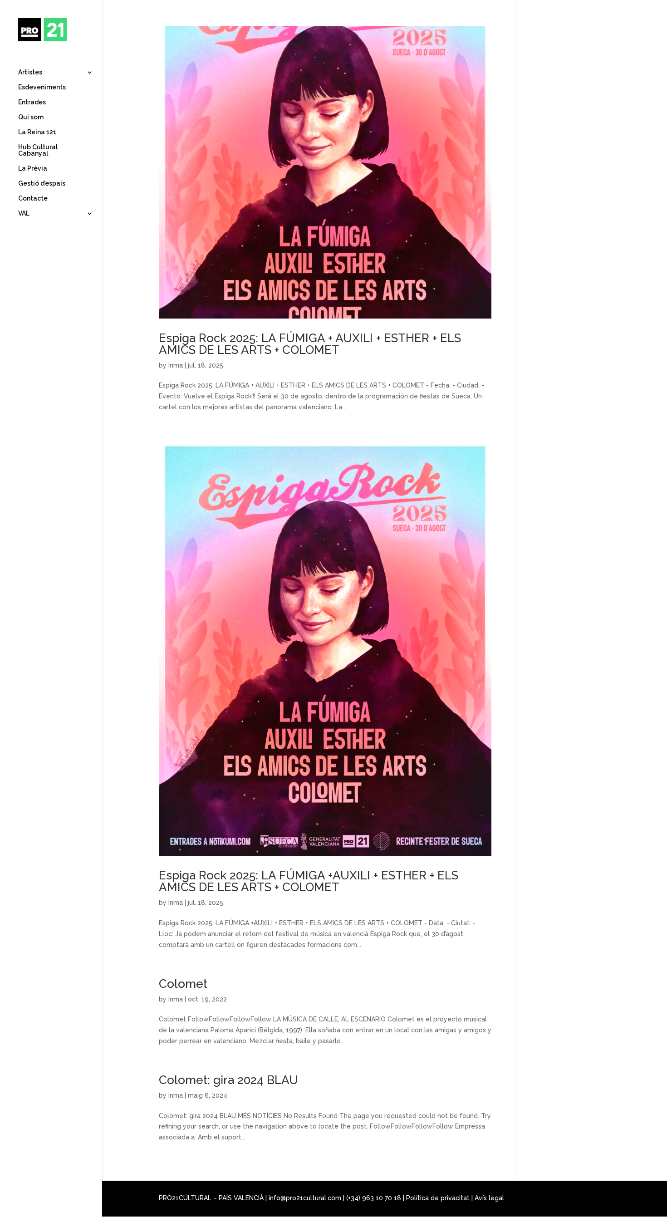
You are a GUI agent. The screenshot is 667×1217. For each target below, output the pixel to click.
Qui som (31, 117)
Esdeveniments (42, 87)
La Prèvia (32, 168)
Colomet (183, 984)
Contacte (33, 198)
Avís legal (489, 1198)
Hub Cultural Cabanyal (38, 150)
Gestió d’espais (41, 183)
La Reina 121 (37, 132)
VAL (23, 213)
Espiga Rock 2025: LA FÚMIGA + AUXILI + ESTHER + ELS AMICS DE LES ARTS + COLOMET (310, 344)
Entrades (32, 102)
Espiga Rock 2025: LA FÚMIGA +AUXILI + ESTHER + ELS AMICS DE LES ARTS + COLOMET (308, 881)
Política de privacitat (438, 1198)
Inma (175, 365)
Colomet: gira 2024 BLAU (228, 1080)
